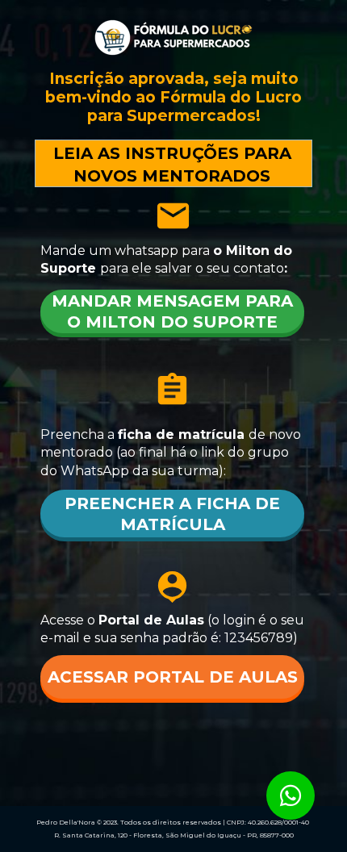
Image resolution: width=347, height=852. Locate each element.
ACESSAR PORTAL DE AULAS (172, 677)
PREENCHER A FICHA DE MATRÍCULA (172, 514)
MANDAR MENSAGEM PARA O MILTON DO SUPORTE (172, 311)
